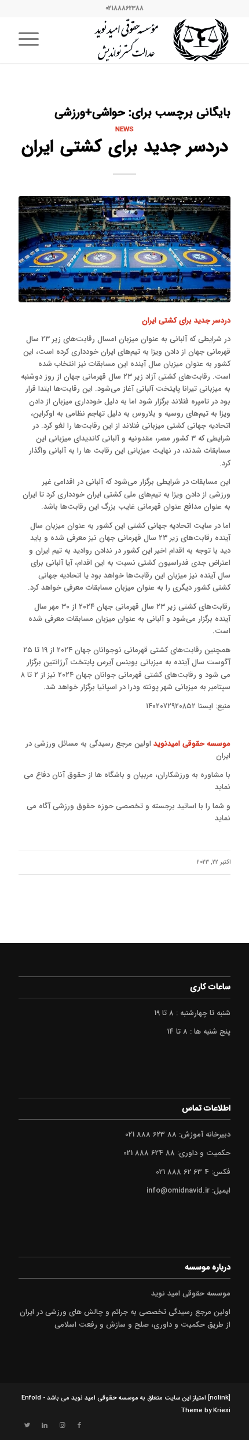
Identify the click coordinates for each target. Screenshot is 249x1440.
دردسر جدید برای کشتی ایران (124, 147)
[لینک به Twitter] (27, 1425)
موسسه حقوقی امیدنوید (191, 744)
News (124, 129)
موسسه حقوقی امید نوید (104, 1398)
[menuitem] (32, 40)
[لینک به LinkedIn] (44, 1425)
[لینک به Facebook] (79, 1425)
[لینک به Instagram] (62, 1425)
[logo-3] (145, 40)
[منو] (32, 40)
